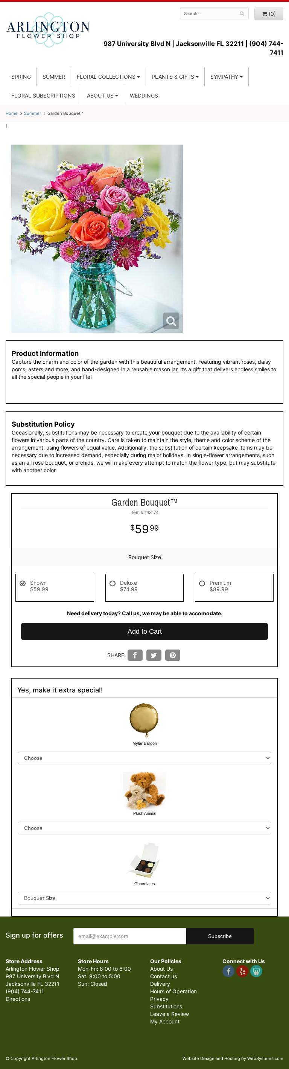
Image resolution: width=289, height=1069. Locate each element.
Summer (54, 76)
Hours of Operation (173, 991)
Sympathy (224, 76)
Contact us (163, 976)
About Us (161, 968)
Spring (21, 76)
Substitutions (166, 1006)
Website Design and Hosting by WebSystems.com (233, 1058)
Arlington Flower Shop (48, 30)
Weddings (144, 95)
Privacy (159, 999)
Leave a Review (169, 1014)
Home (12, 113)
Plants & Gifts (173, 76)
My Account (164, 1021)
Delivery (160, 984)
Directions (18, 999)
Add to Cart (145, 631)
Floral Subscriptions (43, 95)
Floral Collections (106, 76)
